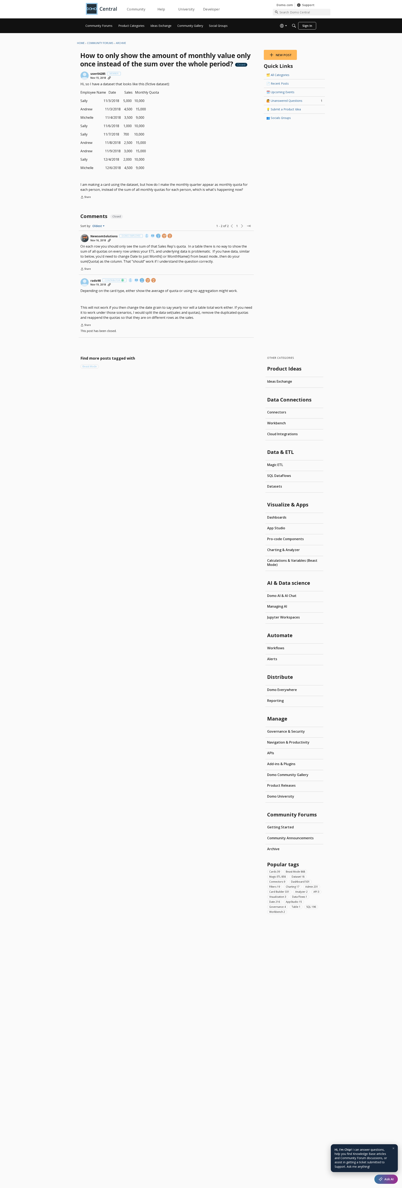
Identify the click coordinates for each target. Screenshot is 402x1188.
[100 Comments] (164, 236)
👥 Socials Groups (278, 118)
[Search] (294, 26)
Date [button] (274, 902)
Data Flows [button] (299, 897)
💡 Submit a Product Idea (283, 109)
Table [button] (296, 907)
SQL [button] (311, 907)
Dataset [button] (298, 876)
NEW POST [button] (284, 55)
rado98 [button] (95, 281)
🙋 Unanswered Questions (294, 101)
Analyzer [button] (301, 892)
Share (85, 197)
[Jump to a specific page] (248, 226)
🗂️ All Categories (277, 75)
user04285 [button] (98, 74)
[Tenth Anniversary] (158, 236)
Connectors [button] (277, 881)
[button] (84, 75)
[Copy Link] (109, 78)
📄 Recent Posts (277, 83)
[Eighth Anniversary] (142, 281)
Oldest (97, 226)
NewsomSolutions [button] (104, 236)
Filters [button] (274, 886)
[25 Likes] (170, 236)
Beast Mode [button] (89, 366)
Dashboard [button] (300, 881)
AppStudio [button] (294, 902)
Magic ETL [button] (277, 876)
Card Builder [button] (279, 892)
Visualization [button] (277, 897)
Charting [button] (292, 886)
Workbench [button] (277, 912)
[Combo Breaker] (146, 236)
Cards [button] (274, 871)
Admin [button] (311, 886)
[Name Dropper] (152, 236)
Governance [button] (277, 907)
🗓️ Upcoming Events (280, 92)
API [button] (316, 892)
